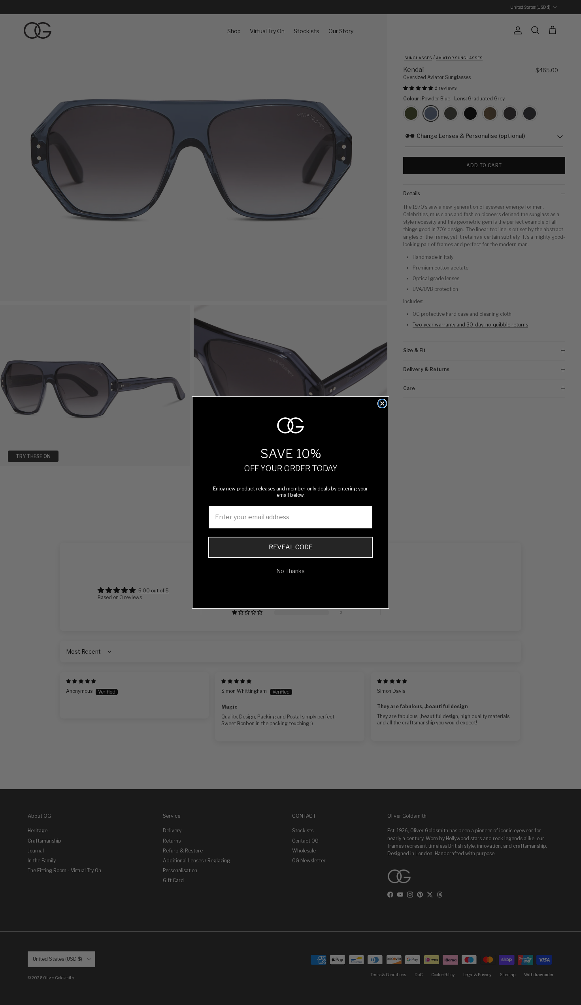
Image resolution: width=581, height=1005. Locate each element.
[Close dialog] (382, 403)
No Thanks (290, 571)
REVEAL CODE (291, 547)
